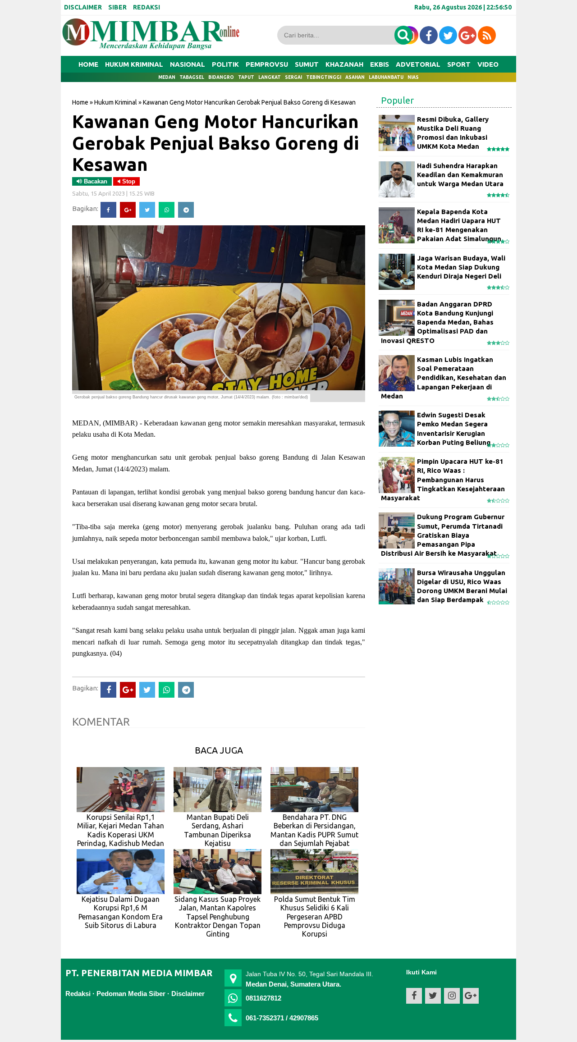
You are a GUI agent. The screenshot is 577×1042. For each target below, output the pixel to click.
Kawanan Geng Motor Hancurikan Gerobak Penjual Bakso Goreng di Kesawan (215, 142)
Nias (413, 77)
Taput (246, 77)
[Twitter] (147, 210)
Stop (127, 181)
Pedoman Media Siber (130, 993)
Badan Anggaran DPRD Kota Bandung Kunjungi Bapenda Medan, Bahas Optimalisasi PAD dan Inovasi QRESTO (437, 322)
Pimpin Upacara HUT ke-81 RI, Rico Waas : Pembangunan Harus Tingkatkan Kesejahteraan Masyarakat (443, 479)
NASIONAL (187, 64)
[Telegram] (186, 210)
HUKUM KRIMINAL (134, 64)
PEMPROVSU (267, 64)
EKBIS (379, 64)
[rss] (487, 35)
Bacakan (94, 181)
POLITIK (225, 64)
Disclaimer (188, 993)
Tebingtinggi (323, 77)
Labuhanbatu (386, 77)
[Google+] (128, 210)
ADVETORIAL (418, 64)
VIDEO (488, 64)
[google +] (467, 35)
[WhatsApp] (166, 210)
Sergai (293, 77)
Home (88, 64)
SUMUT (307, 64)
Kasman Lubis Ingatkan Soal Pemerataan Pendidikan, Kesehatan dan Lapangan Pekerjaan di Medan (443, 378)
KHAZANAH (344, 64)
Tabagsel (191, 77)
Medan (166, 77)
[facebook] (429, 35)
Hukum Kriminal (115, 102)
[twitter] (448, 35)
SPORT (459, 64)
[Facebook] (108, 210)
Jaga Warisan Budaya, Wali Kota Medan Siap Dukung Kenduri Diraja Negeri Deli (461, 267)
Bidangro (221, 77)
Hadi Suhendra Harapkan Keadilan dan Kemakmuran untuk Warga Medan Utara (460, 175)
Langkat (269, 77)
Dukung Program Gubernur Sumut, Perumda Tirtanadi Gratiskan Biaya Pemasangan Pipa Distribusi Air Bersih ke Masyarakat (442, 535)
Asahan (355, 77)
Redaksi (78, 993)
